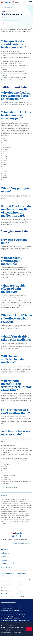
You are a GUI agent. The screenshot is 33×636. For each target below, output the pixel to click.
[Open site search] (25, 2)
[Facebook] (13, 536)
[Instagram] (16, 536)
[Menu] (30, 2)
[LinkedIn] (20, 536)
